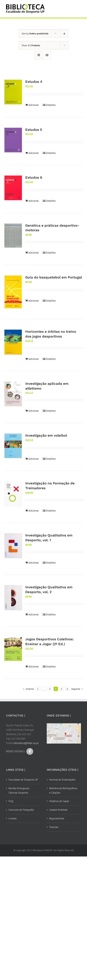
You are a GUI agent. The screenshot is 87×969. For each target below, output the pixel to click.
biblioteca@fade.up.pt (26, 743)
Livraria (12, 818)
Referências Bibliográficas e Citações (63, 790)
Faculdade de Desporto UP (23, 779)
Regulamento (56, 818)
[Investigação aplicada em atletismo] (13, 394)
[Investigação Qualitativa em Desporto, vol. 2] (13, 597)
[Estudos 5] (13, 140)
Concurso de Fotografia (21, 809)
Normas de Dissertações (62, 779)
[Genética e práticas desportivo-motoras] (13, 235)
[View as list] (47, 55)
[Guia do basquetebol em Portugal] (13, 292)
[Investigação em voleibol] (13, 446)
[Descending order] (64, 33)
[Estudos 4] (13, 92)
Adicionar (33, 105)
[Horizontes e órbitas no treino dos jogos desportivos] (13, 342)
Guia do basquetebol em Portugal (53, 277)
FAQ (10, 801)
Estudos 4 (33, 82)
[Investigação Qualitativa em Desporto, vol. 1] (13, 545)
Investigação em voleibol (46, 435)
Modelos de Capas (59, 801)
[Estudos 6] (13, 188)
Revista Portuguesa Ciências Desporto (18, 790)
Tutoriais (53, 827)
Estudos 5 (33, 130)
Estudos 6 (33, 177)
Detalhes (51, 105)
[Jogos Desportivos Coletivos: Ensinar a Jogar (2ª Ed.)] (13, 649)
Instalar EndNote (58, 809)
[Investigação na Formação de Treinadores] (13, 493)
